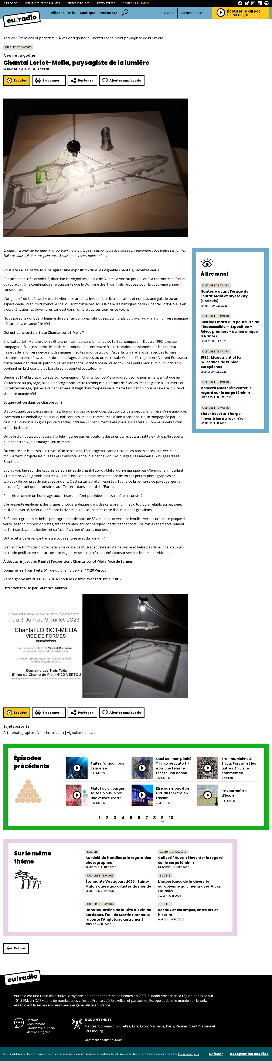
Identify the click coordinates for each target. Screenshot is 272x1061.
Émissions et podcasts (37, 38)
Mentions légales (38, 1032)
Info (71, 13)
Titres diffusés (78, 3)
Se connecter (192, 13)
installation (55, 732)
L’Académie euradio (41, 1028)
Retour (19, 948)
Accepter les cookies (249, 1054)
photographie (23, 732)
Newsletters (106, 3)
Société (92, 852)
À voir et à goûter (72, 38)
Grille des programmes (42, 3)
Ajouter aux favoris (125, 80)
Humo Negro (237, 15)
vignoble (74, 732)
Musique (87, 13)
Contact (32, 1020)
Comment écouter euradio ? (105, 1040)
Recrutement (36, 1024)
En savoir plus (188, 1054)
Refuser (216, 1054)
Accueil (9, 38)
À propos (10, 3)
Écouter (20, 80)
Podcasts (109, 13)
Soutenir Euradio (136, 3)
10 (171, 818)
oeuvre (90, 732)
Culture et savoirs (18, 47)
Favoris (168, 12)
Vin (39, 732)
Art (5, 732)
